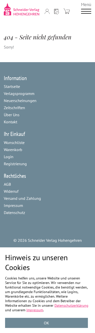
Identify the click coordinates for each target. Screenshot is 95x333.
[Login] (47, 11)
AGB (7, 184)
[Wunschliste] (56, 11)
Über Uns (12, 114)
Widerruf (11, 191)
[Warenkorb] (66, 11)
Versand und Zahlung (22, 198)
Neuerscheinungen (20, 100)
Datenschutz (14, 212)
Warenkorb (13, 149)
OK (46, 322)
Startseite (12, 86)
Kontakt (10, 121)
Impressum (13, 205)
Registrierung (15, 163)
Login (8, 156)
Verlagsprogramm (19, 93)
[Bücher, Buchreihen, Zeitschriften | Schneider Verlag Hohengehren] (22, 9)
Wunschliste (14, 142)
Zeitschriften (14, 107)
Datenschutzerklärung (71, 305)
